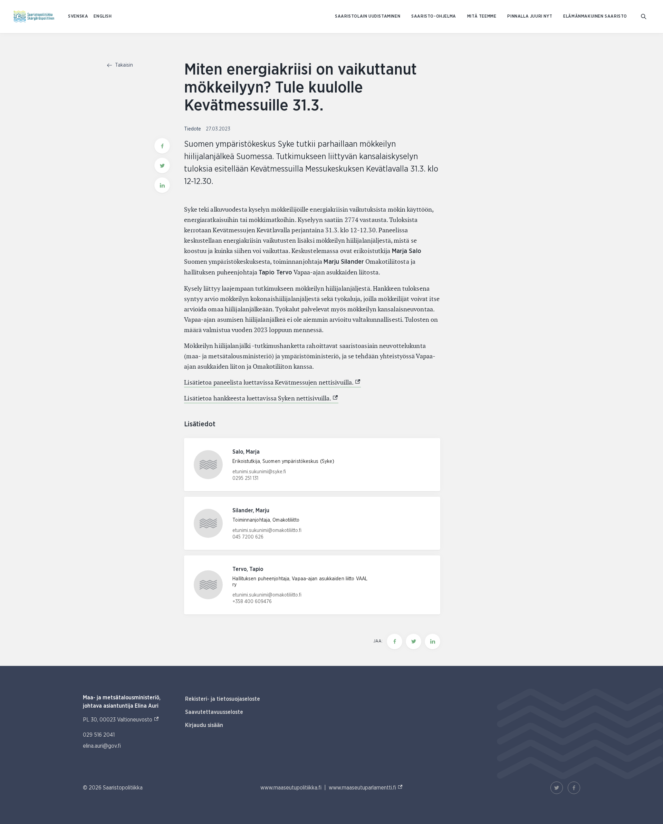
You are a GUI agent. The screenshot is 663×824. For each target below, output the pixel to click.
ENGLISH (103, 16)
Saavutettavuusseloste (214, 712)
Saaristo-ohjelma (433, 16)
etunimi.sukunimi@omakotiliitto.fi (266, 530)
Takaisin (123, 65)
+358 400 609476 (252, 601)
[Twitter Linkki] (556, 788)
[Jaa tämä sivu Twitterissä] (162, 165)
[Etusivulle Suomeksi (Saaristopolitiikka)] (34, 16)
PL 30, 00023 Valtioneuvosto (121, 720)
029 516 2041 (99, 735)
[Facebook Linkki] (574, 788)
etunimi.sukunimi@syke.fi (259, 471)
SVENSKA (78, 16)
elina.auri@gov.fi (102, 746)
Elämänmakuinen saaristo (595, 16)
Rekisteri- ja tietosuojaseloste (222, 699)
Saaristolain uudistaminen (367, 16)
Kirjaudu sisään (204, 725)
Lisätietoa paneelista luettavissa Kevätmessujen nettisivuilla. (272, 382)
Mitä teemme (482, 16)
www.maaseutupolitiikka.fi (290, 788)
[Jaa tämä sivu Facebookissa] (162, 146)
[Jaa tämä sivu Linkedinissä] (162, 185)
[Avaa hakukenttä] (643, 16)
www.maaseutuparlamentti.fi (366, 788)
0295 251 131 (245, 478)
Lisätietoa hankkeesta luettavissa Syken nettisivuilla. (261, 398)
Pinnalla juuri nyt (529, 16)
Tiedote (193, 129)
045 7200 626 (247, 537)
